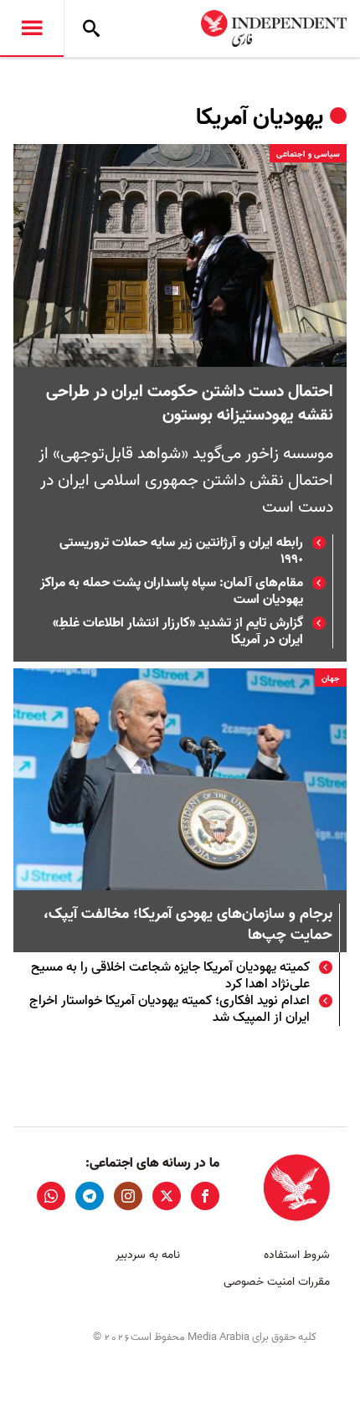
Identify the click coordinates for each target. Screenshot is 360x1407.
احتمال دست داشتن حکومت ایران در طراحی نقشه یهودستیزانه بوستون (189, 403)
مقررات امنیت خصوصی (277, 1281)
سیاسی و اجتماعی (308, 154)
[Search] (91, 28)
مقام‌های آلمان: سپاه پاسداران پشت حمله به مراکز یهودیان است (171, 591)
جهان (330, 678)
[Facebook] (205, 1196)
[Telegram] (89, 1196)
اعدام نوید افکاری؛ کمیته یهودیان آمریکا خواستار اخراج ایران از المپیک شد (169, 1009)
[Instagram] (128, 1196)
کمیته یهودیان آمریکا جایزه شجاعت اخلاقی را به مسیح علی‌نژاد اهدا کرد (170, 975)
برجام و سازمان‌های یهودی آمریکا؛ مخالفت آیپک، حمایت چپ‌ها (188, 925)
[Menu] (32, 28)
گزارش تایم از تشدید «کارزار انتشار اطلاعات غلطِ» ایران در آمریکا (178, 631)
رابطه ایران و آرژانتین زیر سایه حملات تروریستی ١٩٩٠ (181, 551)
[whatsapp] (51, 1196)
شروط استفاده (297, 1255)
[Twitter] (166, 1196)
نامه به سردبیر (148, 1255)
